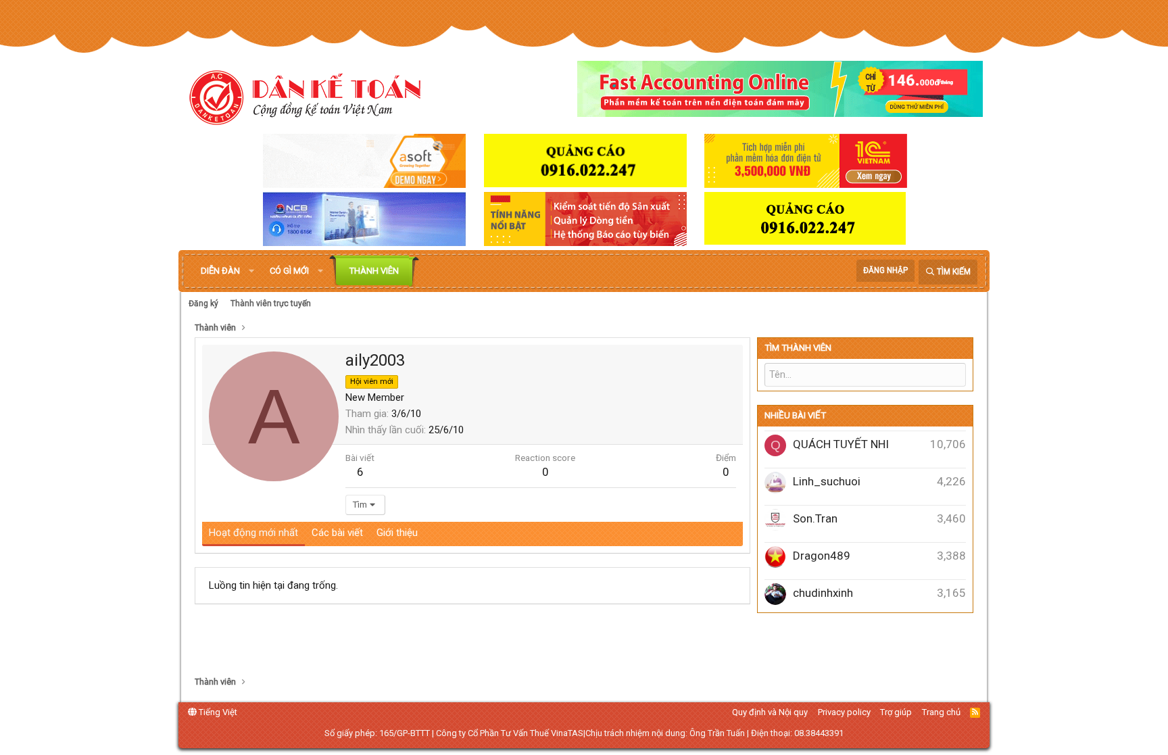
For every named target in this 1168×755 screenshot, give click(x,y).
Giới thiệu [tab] (397, 533)
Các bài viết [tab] (337, 533)
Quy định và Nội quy (770, 712)
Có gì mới (289, 271)
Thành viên (374, 271)
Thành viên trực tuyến (270, 303)
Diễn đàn (220, 271)
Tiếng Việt (217, 712)
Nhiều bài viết (795, 415)
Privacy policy (844, 712)
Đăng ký (203, 303)
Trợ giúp (896, 712)
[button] (251, 271)
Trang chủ (941, 712)
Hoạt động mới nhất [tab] (253, 533)
